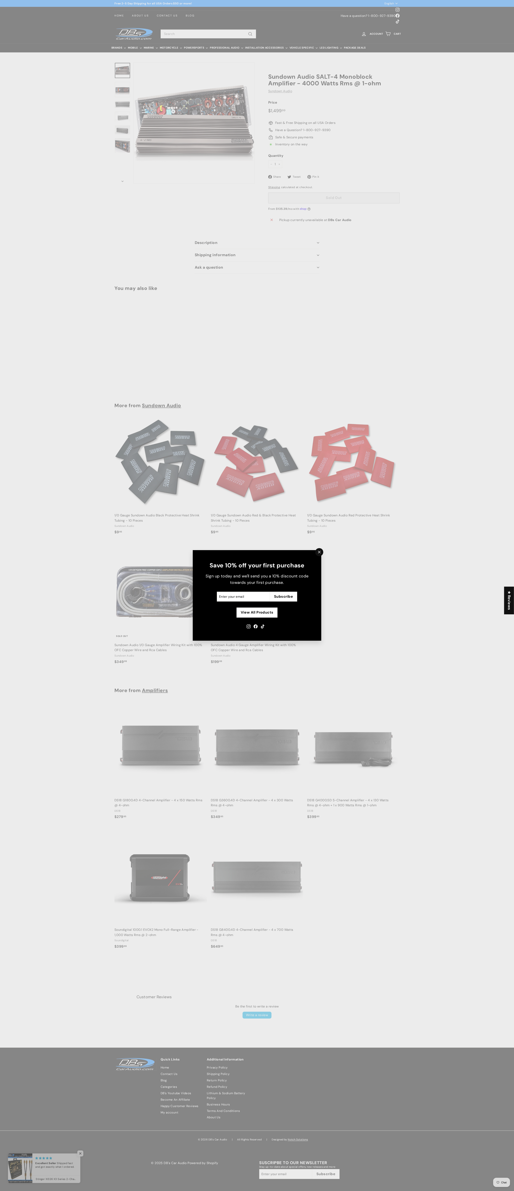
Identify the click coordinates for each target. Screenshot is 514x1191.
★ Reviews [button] (509, 600)
